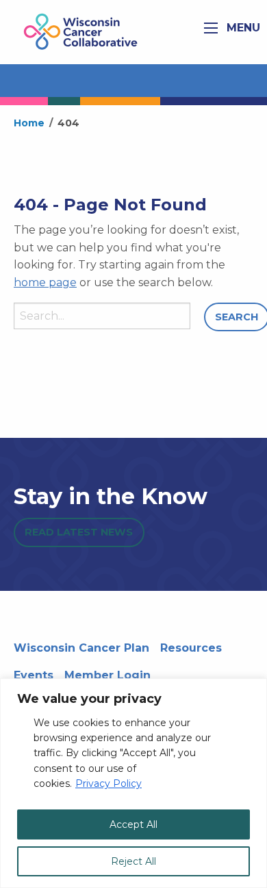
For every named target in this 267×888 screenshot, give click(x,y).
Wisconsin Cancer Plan (81, 647)
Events (33, 675)
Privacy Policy (108, 783)
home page (45, 282)
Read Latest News (79, 532)
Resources (191, 647)
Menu (241, 27)
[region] (133, 783)
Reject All (133, 861)
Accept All (133, 824)
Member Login (107, 675)
